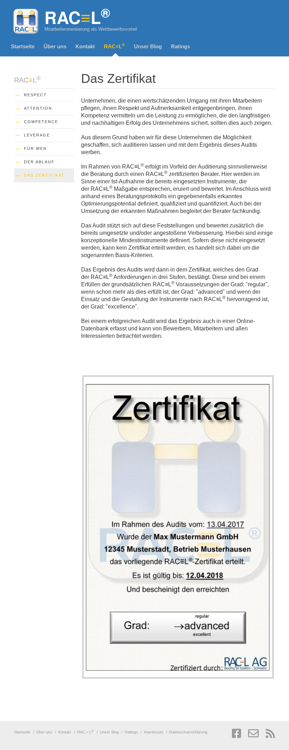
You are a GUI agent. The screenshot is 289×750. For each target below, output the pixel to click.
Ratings (180, 46)
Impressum (153, 732)
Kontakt (85, 46)
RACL (114, 46)
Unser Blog (148, 46)
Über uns (55, 46)
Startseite (23, 46)
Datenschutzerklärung (188, 732)
